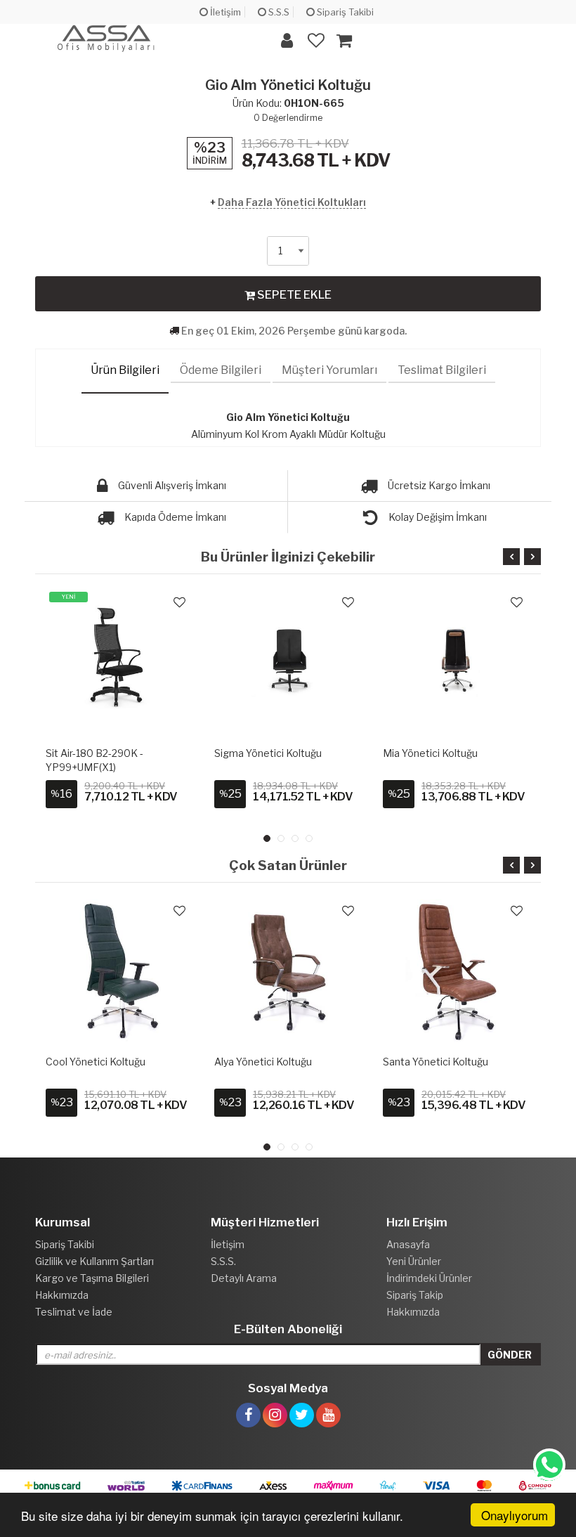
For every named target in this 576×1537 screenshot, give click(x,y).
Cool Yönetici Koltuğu (95, 1062)
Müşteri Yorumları (329, 370)
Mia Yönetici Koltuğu (430, 753)
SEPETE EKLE (293, 294)
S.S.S (277, 12)
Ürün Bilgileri (125, 370)
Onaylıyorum (514, 1515)
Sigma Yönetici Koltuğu (268, 753)
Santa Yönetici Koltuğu (435, 1062)
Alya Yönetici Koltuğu (263, 1062)
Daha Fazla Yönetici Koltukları (292, 202)
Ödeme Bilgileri (220, 370)
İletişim (224, 12)
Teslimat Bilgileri (442, 370)
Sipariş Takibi (344, 12)
